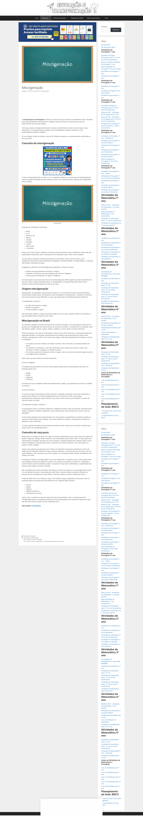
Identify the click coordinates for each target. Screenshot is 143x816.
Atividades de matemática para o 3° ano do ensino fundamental (110, 296)
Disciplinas (45, 18)
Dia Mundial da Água (108, 47)
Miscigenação (35, 538)
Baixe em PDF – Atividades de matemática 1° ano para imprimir (110, 207)
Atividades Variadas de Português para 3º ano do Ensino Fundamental (110, 108)
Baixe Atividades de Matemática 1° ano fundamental (108, 214)
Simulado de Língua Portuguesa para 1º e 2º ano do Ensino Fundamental (110, 57)
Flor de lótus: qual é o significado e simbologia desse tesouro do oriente (44, 541)
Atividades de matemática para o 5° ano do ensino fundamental (110, 359)
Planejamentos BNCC (77, 18)
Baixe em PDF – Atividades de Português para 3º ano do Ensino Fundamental (111, 119)
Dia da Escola (105, 45)
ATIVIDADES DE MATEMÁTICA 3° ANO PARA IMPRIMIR (110, 274)
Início (36, 18)
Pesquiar (104, 26)
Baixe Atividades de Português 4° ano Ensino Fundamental (109, 161)
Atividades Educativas (59, 18)
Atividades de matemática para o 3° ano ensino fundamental (110, 290)
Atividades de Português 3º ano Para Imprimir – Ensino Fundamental (110, 126)
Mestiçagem (27, 538)
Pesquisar (116, 30)
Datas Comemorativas (93, 18)
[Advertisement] (57, 106)
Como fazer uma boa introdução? (33, 539)
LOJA (106, 18)
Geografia (33, 536)
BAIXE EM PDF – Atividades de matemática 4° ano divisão (110, 318)
